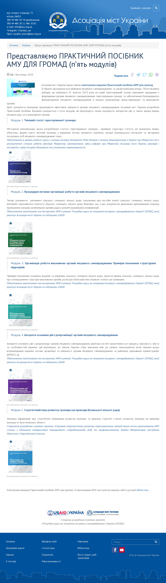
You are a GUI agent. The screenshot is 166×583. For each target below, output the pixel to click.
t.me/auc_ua (24, 30)
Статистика (48, 548)
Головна (13, 45)
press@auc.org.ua (31, 33)
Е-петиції (11, 561)
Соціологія (47, 554)
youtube (146, 8)
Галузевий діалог (15, 548)
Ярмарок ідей (49, 541)
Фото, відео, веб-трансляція (87, 556)
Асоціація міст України (110, 20)
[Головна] (59, 21)
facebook (135, 8)
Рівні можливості (51, 561)
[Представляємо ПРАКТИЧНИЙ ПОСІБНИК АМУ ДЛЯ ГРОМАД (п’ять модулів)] (23, 87)
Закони (10, 554)
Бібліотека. (143, 490)
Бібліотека (83, 548)
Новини (26, 45)
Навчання (82, 541)
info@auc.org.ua (23, 26)
